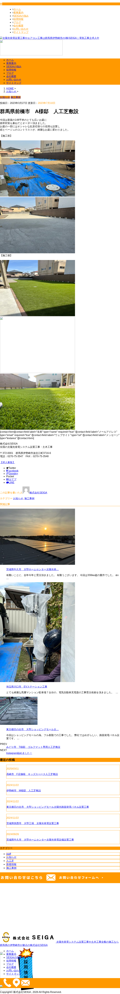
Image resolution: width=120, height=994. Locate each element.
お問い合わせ (20, 29)
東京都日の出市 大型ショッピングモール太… (32, 729)
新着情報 (11, 864)
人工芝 (10, 860)
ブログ (17, 22)
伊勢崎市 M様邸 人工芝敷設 (23, 790)
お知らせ (18, 498)
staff (8, 854)
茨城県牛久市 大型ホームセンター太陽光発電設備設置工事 (40, 839)
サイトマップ (20, 32)
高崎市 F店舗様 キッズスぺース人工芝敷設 (32, 774)
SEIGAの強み (21, 16)
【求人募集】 (7, 462)
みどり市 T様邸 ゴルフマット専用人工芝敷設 (33, 747)
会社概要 (18, 25)
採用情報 (18, 19)
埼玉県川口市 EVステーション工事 (26, 686)
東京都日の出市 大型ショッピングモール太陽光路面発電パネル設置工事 (47, 807)
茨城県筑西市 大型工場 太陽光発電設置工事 (32, 823)
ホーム (17, 9)
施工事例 (29, 498)
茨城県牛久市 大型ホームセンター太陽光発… (32, 569)
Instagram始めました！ (19, 753)
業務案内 (18, 12)
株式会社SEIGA (38, 492)
